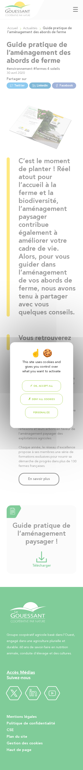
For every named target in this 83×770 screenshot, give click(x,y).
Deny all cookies (43, 399)
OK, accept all (43, 386)
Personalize (41, 412)
